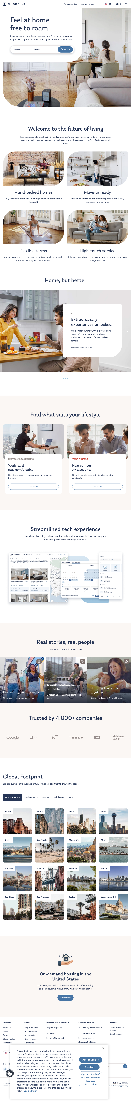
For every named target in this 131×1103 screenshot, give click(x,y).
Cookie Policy (30, 1090)
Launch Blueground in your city (90, 1027)
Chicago (72, 811)
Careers (6, 1031)
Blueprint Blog (9, 1039)
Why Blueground (31, 1027)
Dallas (103, 811)
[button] (10, 1073)
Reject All (89, 1067)
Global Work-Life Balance (117, 1029)
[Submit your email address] (125, 1066)
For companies (70, 4)
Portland (73, 868)
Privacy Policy (8, 1086)
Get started (65, 997)
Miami (104, 840)
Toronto (104, 868)
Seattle (72, 897)
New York (41, 868)
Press (5, 1035)
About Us (7, 1027)
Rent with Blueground (55, 1038)
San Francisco (43, 897)
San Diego (9, 897)
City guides (29, 1043)
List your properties (54, 1027)
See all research (116, 1034)
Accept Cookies (91, 1059)
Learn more (33, 486)
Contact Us (7, 1043)
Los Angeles (42, 840)
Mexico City (74, 840)
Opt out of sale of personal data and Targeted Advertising (90, 1079)
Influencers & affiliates (87, 1042)
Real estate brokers (86, 1038)
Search (67, 49)
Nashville (9, 868)
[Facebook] (5, 1069)
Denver (8, 840)
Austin (8, 811)
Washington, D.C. (108, 897)
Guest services (30, 1039)
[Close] (103, 1048)
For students (29, 1035)
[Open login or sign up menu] (125, 4)
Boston (40, 811)
